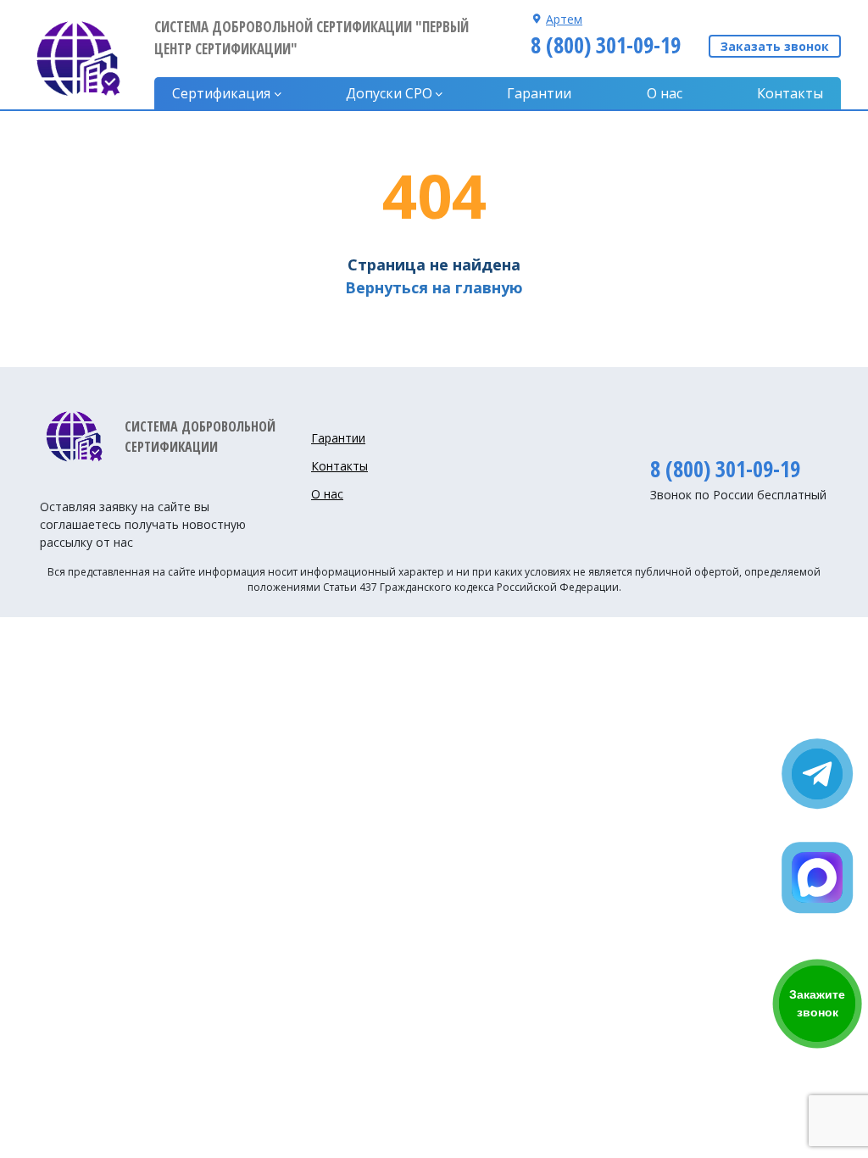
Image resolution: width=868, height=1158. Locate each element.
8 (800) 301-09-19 (606, 45)
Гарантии (539, 93)
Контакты (790, 93)
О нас (664, 93)
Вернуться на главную (434, 287)
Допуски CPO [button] (389, 93)
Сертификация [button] (221, 93)
